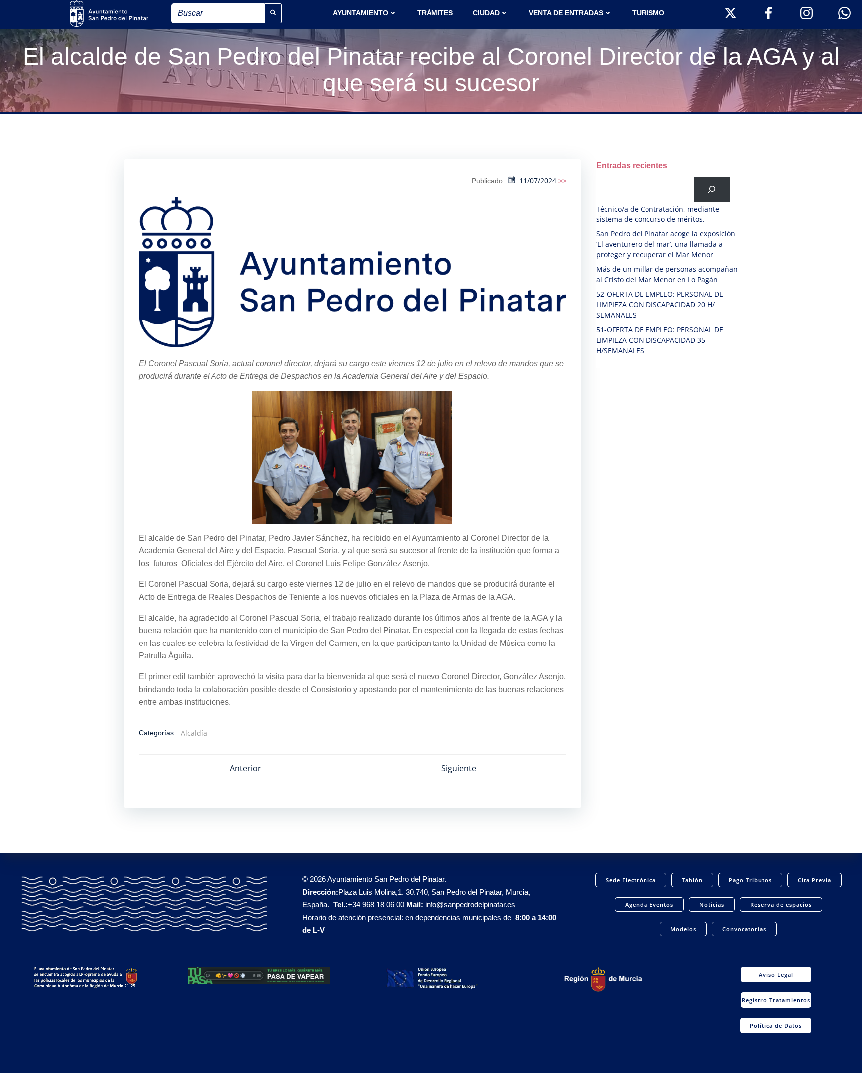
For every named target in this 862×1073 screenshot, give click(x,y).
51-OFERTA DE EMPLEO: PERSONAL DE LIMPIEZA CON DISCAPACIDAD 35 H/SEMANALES (659, 340)
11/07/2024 (537, 180)
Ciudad (486, 13)
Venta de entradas (566, 13)
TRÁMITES (435, 13)
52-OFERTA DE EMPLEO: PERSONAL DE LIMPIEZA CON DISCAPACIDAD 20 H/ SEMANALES (659, 304)
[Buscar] (712, 189)
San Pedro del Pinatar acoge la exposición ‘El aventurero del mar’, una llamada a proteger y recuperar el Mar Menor (665, 244)
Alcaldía (194, 733)
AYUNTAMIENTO (360, 13)
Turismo (648, 13)
